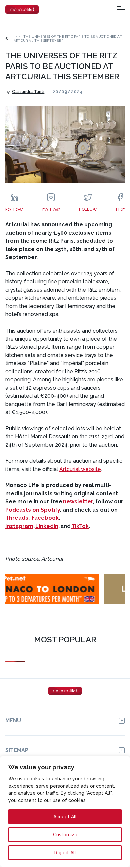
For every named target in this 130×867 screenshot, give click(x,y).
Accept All (65, 816)
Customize (65, 834)
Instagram (19, 526)
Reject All (65, 852)
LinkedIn (46, 526)
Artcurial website (80, 469)
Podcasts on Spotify (32, 510)
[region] (65, 811)
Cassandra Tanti (28, 91)
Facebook (45, 518)
